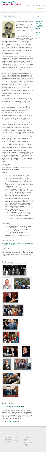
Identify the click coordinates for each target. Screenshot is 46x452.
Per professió (8, 443)
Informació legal (28, 442)
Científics (6, 12)
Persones (29, 5)
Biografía (39, 21)
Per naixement (8, 441)
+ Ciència (39, 5)
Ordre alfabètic (8, 437)
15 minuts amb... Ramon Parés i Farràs (10, 421)
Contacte (28, 437)
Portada (1, 12)
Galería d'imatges (39, 24)
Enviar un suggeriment (38, 33)
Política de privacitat (26, 445)
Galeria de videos (16, 441)
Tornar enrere (41, 16)
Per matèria (8, 439)
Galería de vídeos (39, 27)
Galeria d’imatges (16, 438)
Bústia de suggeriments (27, 440)
